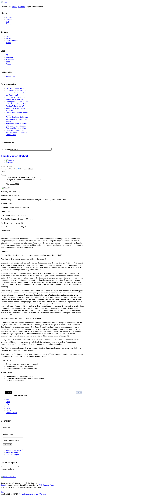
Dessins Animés (12, 41)
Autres (8, 24)
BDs (7, 22)
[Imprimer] (10, 160)
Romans (21, 7)
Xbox (8, 62)
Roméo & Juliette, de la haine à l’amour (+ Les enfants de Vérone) (17, 119)
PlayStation (10, 59)
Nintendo (9, 57)
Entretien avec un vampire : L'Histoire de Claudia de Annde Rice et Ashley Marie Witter (17, 126)
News (8, 402)
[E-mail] (9, 163)
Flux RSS (12, 477)
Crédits (8, 411)
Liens (8, 408)
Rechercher (5, 149)
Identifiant (6, 427)
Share (80, 392)
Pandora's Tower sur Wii (15, 106)
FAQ (7, 404)
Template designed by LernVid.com (32, 494)
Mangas (9, 19)
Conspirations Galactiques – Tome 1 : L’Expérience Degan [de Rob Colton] (17, 93)
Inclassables (10, 76)
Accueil (14, 7)
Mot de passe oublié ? (14, 450)
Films (8, 36)
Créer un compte (12, 454)
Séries (8, 38)
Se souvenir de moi (10, 441)
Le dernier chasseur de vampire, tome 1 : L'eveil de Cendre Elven (16, 132)
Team (8, 406)
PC (7, 55)
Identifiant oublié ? (13, 452)
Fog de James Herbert (14, 156)
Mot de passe (8, 434)
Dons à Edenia (11, 413)
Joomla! (4, 485)
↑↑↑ (2, 492)
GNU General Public (46, 485)
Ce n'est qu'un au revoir (15, 88)
